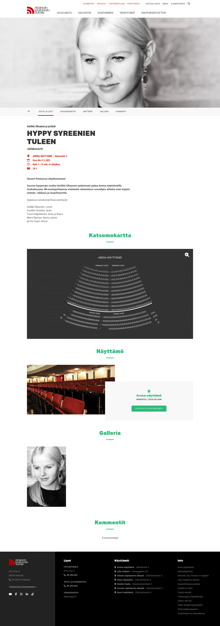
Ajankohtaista (178, 3)
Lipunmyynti (88, 3)
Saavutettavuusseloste (189, 584)
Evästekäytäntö (185, 571)
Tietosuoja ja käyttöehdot (190, 596)
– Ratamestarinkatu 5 (134, 584)
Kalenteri (84, 13)
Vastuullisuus (153, 3)
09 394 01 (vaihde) (20, 579)
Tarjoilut (101, 3)
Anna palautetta (186, 567)
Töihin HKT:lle (185, 600)
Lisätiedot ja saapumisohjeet (149, 408)
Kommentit (121, 112)
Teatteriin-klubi (116, 3)
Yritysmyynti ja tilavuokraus (191, 613)
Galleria (104, 112)
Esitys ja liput (46, 112)
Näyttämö (87, 112)
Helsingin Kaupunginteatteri (38, 10)
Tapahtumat (127, 13)
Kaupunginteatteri (154, 13)
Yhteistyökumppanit (188, 609)
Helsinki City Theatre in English (193, 575)
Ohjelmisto (64, 13)
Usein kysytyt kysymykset (190, 605)
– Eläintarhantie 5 (139, 575)
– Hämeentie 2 (133, 567)
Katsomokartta (68, 112)
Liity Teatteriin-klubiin (189, 579)
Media (165, 3)
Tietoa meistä (184, 592)
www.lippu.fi (70, 596)
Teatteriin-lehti (185, 588)
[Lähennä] (110, 294)
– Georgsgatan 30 (132, 571)
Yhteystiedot (133, 3)
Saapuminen (105, 13)
